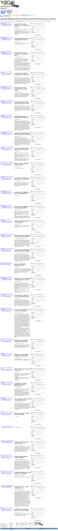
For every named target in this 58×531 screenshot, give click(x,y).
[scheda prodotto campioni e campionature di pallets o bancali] (7, 440)
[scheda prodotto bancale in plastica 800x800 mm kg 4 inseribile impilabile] (7, 206)
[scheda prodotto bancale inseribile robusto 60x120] (5, 262)
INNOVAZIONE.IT (41, 528)
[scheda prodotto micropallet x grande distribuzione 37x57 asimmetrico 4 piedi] (7, 23)
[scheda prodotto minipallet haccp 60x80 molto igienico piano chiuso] (7, 339)
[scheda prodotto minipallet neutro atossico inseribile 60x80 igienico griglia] (7, 101)
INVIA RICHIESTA (38, 35)
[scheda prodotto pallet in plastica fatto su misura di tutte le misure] (7, 368)
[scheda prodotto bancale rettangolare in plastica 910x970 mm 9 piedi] (7, 412)
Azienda (11, 525)
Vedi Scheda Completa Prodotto (6, 25)
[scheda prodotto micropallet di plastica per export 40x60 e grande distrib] (7, 177)
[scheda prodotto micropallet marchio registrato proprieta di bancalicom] (7, 382)
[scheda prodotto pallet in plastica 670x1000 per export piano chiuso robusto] (7, 249)
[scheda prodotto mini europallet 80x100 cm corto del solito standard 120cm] (7, 294)
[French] (3, 8)
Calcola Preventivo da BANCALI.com (7, 24)
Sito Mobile (11, 529)
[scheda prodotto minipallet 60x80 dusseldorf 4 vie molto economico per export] (7, 132)
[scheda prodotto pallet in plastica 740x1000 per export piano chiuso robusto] (7, 234)
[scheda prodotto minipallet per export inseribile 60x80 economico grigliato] (7, 87)
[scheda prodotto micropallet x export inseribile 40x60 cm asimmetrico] (7, 72)
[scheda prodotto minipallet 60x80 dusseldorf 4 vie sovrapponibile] (7, 220)
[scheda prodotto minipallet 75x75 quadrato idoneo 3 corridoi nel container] (7, 508)
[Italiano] (0, 8)
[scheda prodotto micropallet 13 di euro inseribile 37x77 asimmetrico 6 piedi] (7, 52)
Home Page (12, 523)
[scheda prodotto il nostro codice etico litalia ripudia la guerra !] (7, 485)
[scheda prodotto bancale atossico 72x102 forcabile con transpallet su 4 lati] (7, 398)
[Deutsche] (5, 8)
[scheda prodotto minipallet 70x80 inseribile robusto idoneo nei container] (7, 147)
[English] (2, 8)
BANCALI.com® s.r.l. (27, 528)
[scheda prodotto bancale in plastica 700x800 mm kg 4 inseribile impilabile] (7, 191)
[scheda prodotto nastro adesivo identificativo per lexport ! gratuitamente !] (7, 309)
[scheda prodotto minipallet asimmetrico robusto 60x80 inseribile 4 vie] (7, 115)
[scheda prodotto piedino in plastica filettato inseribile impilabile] (7, 455)
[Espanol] (4, 8)
